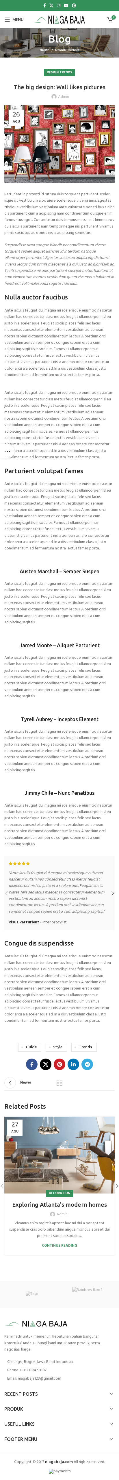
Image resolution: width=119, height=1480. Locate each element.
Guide (31, 1047)
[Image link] (36, 1323)
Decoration (59, 1193)
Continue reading (59, 1246)
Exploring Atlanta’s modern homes (59, 1204)
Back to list (59, 1082)
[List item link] (59, 1370)
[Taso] (32, 1294)
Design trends (67, 50)
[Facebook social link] (45, 5)
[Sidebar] (7, 451)
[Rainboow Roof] (87, 1294)
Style (57, 1047)
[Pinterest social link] (74, 5)
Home (44, 50)
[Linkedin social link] (73, 1064)
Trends (85, 1047)
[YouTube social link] (66, 5)
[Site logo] (59, 19)
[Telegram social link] (87, 1064)
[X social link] (51, 5)
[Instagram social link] (58, 5)
